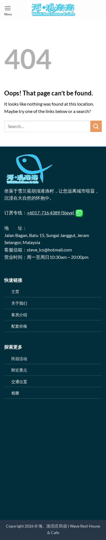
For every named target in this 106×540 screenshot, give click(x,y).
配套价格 (19, 326)
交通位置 (19, 381)
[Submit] (96, 126)
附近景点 (19, 370)
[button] (8, 10)
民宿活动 (19, 358)
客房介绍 (19, 314)
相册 (15, 392)
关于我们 (19, 303)
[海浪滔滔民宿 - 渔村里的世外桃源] (53, 10)
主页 (15, 291)
